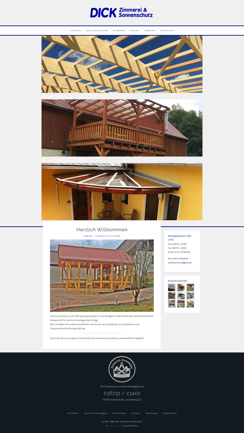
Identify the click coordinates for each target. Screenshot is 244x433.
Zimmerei (88, 236)
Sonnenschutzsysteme (108, 236)
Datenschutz (167, 30)
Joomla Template (115, 426)
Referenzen (119, 30)
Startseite (75, 30)
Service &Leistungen (97, 30)
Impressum (149, 30)
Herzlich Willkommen (102, 229)
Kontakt (134, 30)
